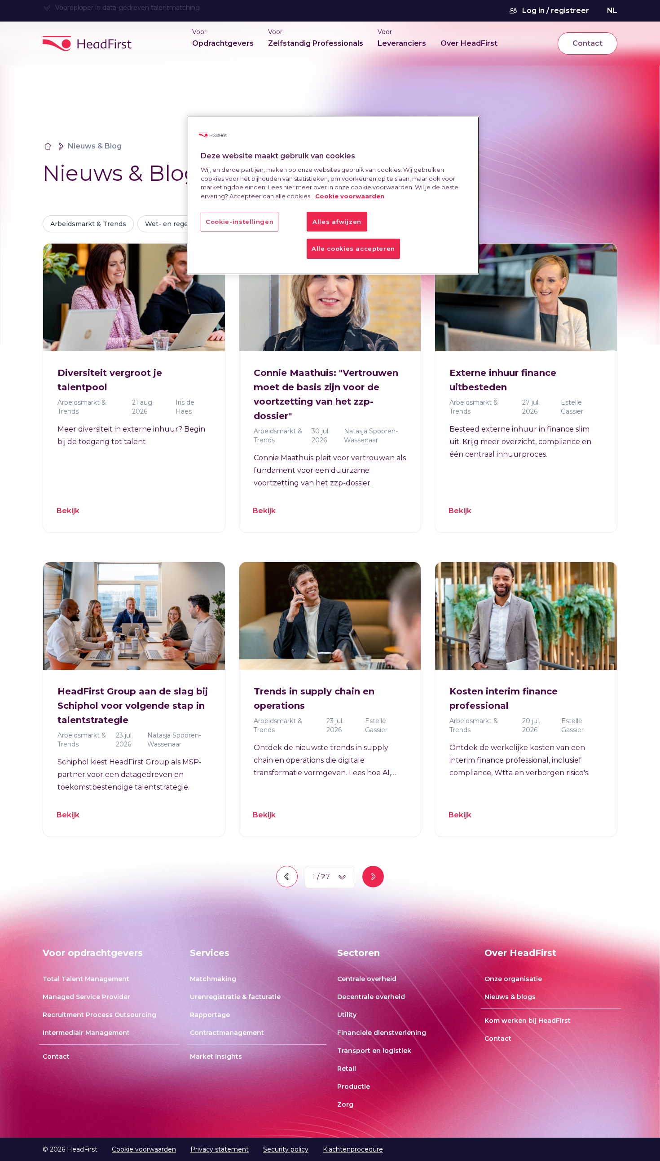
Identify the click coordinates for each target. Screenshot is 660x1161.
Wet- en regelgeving (178, 224)
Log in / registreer (555, 10)
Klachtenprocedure (353, 1149)
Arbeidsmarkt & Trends (88, 224)
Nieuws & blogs (510, 997)
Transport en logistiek (374, 1051)
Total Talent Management (86, 979)
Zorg (345, 1104)
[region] (333, 195)
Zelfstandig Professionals (315, 43)
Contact (587, 43)
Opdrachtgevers (223, 43)
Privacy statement (219, 1149)
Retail (346, 1069)
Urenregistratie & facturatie (235, 997)
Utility (346, 1015)
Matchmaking (213, 979)
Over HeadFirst (468, 43)
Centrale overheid (366, 979)
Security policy (285, 1149)
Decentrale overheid (371, 997)
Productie (353, 1086)
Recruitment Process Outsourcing (99, 1015)
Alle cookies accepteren (353, 248)
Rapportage (210, 1015)
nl (612, 10)
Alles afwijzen (336, 221)
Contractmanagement (227, 1033)
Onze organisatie (513, 979)
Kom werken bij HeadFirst (527, 1021)
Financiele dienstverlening (381, 1033)
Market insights (216, 1056)
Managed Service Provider (86, 997)
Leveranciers (402, 43)
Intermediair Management (86, 1033)
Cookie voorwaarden (144, 1149)
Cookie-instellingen (239, 221)
